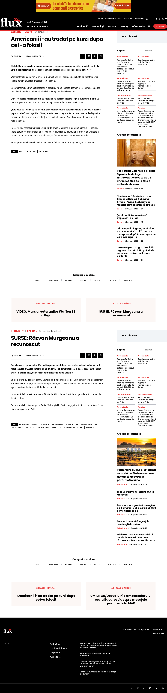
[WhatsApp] (100, 56)
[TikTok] (144, 688)
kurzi (21, 151)
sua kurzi (43, 151)
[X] (162, 19)
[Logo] (7, 630)
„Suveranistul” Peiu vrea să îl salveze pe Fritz (125, 100)
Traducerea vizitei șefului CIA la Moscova (146, 62)
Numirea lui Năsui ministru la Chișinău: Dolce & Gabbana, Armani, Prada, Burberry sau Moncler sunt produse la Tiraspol (136, 200)
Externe (16, 32)
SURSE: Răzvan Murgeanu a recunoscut (121, 313)
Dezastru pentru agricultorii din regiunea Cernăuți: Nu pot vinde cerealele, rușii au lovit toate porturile (135, 252)
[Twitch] (150, 688)
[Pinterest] (94, 56)
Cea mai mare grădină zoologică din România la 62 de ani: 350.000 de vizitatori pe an (125, 85)
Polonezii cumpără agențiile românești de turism (146, 84)
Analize (141, 108)
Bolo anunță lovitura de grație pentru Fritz (146, 100)
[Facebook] (156, 19)
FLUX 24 (17, 56)
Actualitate (122, 57)
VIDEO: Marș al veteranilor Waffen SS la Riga (46, 313)
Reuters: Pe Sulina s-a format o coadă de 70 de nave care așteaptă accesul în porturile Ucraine (125, 66)
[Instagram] (159, 19)
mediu (28, 32)
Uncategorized (124, 95)
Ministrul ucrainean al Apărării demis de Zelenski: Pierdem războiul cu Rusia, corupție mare (126, 116)
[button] (147, 19)
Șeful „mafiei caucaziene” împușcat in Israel (132, 217)
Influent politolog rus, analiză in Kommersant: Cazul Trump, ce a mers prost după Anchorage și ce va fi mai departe (136, 233)
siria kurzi (32, 151)
